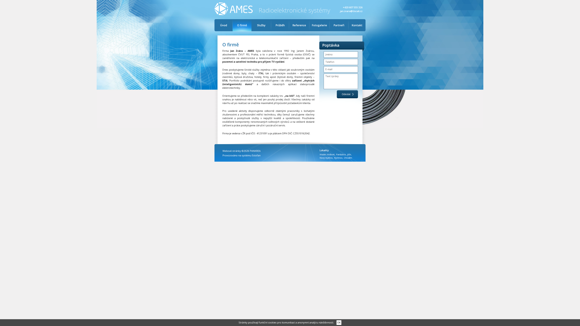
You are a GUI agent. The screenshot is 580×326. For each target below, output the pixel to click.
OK (339, 322)
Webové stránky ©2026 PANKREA (241, 151)
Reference (299, 25)
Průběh (280, 25)
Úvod (223, 25)
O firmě (242, 25)
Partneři (339, 25)
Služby (261, 25)
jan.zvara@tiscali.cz (351, 11)
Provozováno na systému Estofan (241, 155)
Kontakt (357, 25)
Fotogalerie (319, 25)
